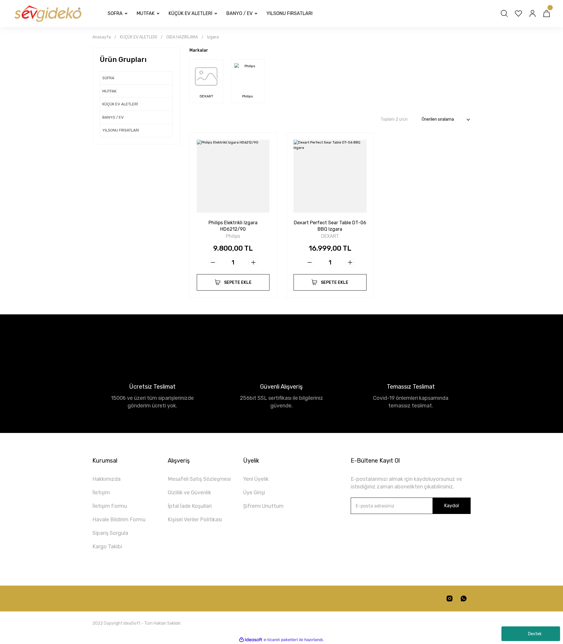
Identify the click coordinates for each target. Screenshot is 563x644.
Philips (233, 236)
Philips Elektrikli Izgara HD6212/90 (232, 226)
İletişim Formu (109, 506)
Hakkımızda (106, 479)
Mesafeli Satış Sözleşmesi (199, 479)
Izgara (213, 37)
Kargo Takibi (107, 546)
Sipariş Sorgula (110, 533)
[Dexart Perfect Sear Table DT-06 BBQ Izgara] (330, 176)
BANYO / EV (113, 117)
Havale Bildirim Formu (118, 519)
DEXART (330, 236)
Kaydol (451, 505)
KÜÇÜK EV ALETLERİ (120, 104)
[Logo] (47, 13)
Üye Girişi (254, 492)
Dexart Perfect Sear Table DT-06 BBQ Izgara (330, 226)
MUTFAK (109, 91)
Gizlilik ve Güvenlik (189, 492)
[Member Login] (532, 13)
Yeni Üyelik (256, 479)
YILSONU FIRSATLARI (120, 130)
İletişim (101, 492)
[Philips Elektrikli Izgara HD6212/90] (233, 176)
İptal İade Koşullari (190, 506)
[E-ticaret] (281, 640)
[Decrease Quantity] (213, 262)
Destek (535, 633)
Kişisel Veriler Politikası (195, 519)
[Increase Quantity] (253, 262)
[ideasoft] (250, 640)
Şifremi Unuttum (263, 506)
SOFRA (108, 78)
